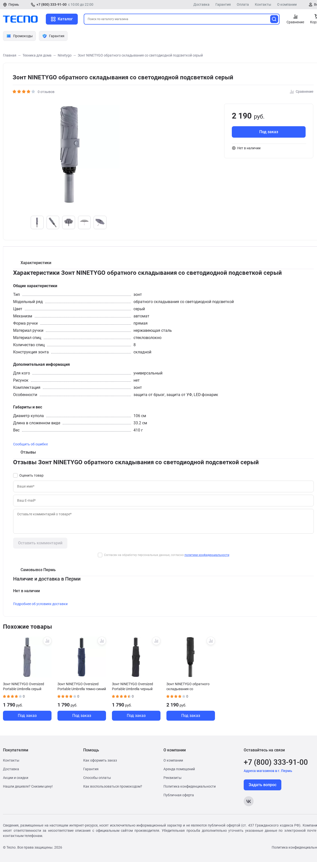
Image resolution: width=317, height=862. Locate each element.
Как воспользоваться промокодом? (112, 786)
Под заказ (268, 131)
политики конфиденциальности (207, 555)
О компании (287, 4)
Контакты (263, 4)
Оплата (243, 4)
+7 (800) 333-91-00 (51, 4)
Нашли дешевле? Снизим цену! (28, 786)
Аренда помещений (179, 769)
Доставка (201, 4)
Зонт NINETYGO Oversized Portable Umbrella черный (132, 686)
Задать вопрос (262, 784)
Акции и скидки (15, 778)
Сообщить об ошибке (30, 444)
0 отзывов (46, 92)
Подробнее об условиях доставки (40, 604)
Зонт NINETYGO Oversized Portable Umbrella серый (23, 686)
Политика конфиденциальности (189, 786)
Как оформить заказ (100, 760)
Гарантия (223, 4)
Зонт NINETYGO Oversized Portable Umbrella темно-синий (81, 686)
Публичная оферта (178, 795)
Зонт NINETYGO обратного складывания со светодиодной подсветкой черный (188, 686)
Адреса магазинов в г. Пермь (268, 771)
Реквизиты (172, 778)
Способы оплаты (97, 778)
